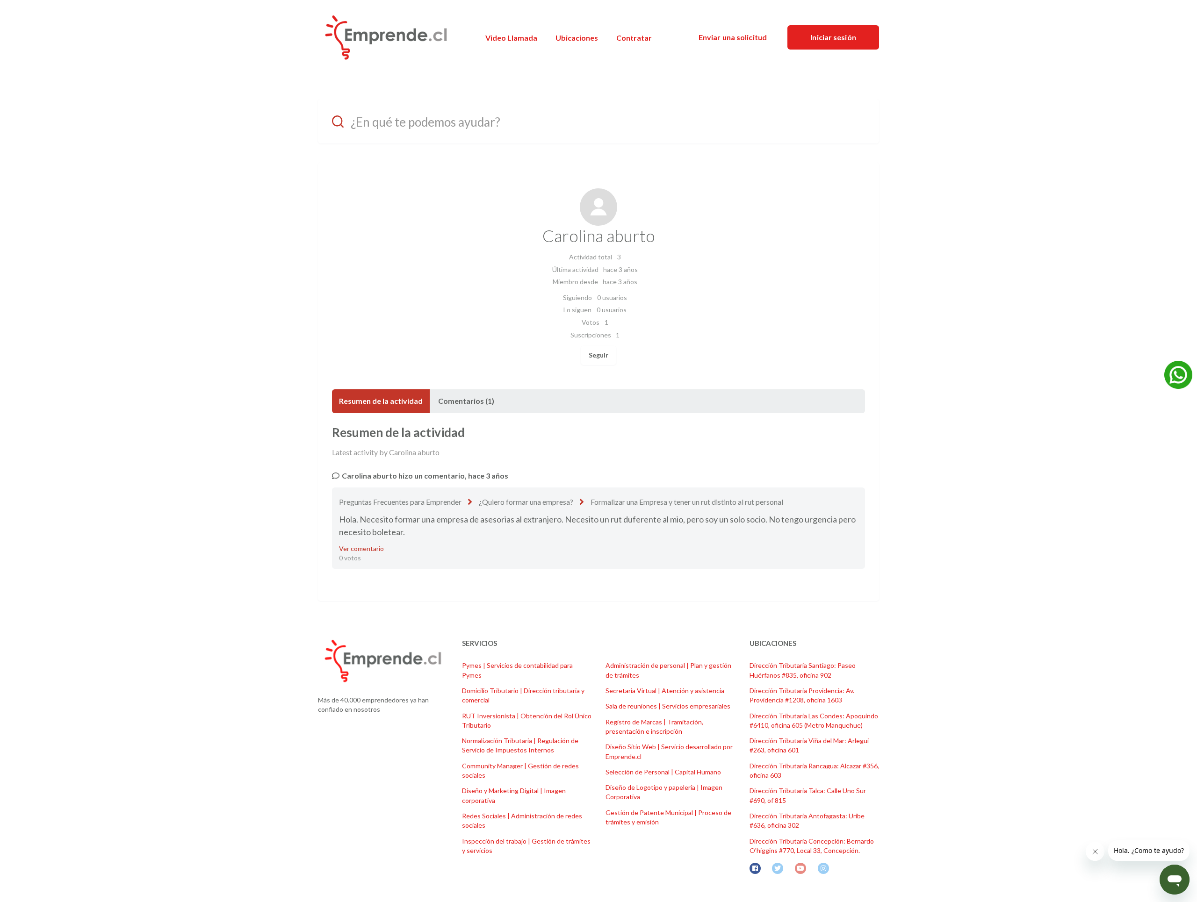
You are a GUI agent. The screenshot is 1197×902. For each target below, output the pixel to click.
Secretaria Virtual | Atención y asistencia (665, 690)
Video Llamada (511, 37)
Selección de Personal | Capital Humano (663, 772)
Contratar (634, 37)
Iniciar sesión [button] (833, 37)
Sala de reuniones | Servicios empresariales (668, 706)
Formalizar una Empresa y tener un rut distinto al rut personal (687, 501)
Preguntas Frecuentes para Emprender (400, 501)
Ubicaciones (576, 37)
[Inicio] (386, 37)
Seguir (599, 355)
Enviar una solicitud (733, 37)
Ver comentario (361, 548)
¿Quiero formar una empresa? (526, 501)
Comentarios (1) (466, 400)
